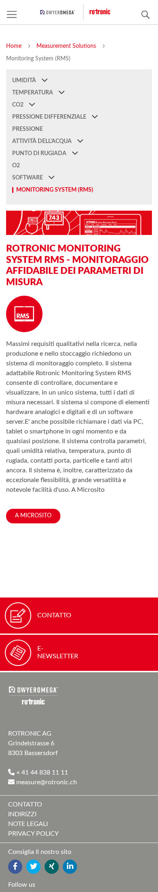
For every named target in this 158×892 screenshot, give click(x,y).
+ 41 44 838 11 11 (41, 772)
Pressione (27, 129)
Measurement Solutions (67, 46)
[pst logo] (62, 12)
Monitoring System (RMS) (54, 190)
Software (28, 178)
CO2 (18, 105)
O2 (16, 166)
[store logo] (105, 12)
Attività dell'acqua (42, 141)
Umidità (24, 80)
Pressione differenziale (50, 117)
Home (14, 46)
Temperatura (33, 93)
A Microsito (33, 516)
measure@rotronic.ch (46, 782)
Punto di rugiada (40, 153)
